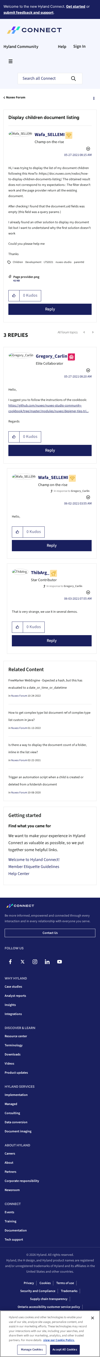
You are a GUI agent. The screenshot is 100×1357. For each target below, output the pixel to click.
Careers (10, 1153)
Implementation (16, 1095)
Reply (50, 309)
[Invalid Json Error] (84, 332)
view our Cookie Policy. (59, 1340)
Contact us (50, 933)
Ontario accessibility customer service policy (49, 1307)
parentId (79, 262)
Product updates (16, 1072)
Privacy (29, 1283)
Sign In (79, 46)
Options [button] (93, 97)
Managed (11, 1104)
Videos (9, 1063)
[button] (14, 295)
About (9, 1162)
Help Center (18, 874)
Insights (10, 1005)
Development (33, 262)
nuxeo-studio (64, 262)
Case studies (13, 986)
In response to (72, 491)
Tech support (14, 1239)
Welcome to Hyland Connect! (34, 860)
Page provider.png (26, 277)
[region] (50, 1333)
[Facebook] (10, 961)
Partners (10, 1172)
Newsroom (12, 1190)
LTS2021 (48, 262)
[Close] (92, 1318)
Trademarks (69, 1291)
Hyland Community (20, 47)
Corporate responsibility (22, 1181)
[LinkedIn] (47, 961)
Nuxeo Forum (15, 97)
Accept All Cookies (65, 1349)
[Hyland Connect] (34, 30)
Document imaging (18, 1131)
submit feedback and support (28, 12)
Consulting (12, 1113)
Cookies (45, 1283)
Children (18, 262)
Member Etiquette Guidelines (33, 867)
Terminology (14, 1045)
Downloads (12, 1054)
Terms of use (65, 1283)
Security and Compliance (37, 1291)
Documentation (16, 1230)
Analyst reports (15, 995)
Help (62, 47)
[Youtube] (59, 961)
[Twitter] (22, 961)
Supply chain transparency (48, 1299)
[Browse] (10, 61)
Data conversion (16, 1122)
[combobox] (50, 78)
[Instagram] (34, 961)
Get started (75, 6)
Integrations (13, 1014)
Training (10, 1221)
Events (9, 1212)
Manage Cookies (32, 1349)
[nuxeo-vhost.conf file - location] (92, 332)
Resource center (16, 1036)
